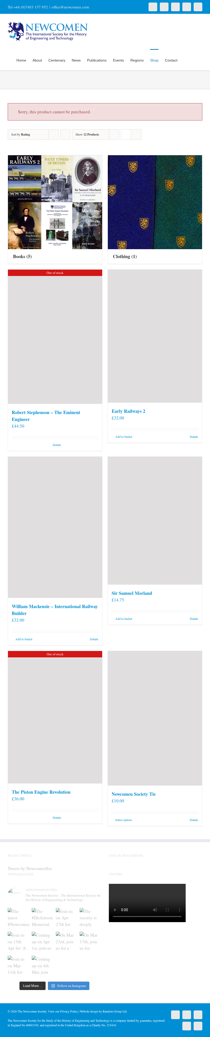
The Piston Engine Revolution (41, 792)
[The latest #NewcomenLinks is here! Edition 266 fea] (18, 919)
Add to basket (123, 437)
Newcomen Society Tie (134, 794)
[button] (194, 59)
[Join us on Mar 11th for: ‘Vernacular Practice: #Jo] (18, 966)
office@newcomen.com (70, 6)
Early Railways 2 (128, 411)
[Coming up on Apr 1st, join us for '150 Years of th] (42, 942)
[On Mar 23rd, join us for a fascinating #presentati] (66, 942)
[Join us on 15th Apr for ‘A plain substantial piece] (18, 942)
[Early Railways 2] (155, 336)
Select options (123, 820)
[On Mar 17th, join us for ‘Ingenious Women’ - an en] (90, 942)
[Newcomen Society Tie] (155, 718)
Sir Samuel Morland (132, 593)
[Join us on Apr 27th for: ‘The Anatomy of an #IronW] (66, 919)
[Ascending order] (65, 134)
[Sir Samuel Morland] (155, 520)
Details (57, 445)
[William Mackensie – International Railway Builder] (55, 527)
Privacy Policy (69, 1011)
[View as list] (136, 134)
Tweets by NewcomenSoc (30, 868)
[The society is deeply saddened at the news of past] (90, 919)
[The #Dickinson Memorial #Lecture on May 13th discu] (42, 919)
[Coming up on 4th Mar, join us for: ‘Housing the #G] (42, 966)
